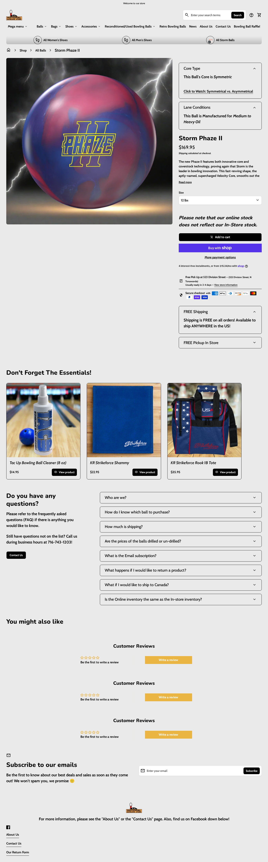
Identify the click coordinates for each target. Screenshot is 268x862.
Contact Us (223, 26)
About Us (206, 26)
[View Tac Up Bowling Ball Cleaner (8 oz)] (43, 420)
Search (238, 15)
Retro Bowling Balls (173, 26)
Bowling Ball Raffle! (247, 26)
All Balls (40, 50)
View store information (226, 284)
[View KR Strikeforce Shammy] (124, 420)
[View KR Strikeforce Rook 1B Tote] (204, 420)
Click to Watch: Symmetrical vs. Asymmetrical (218, 91)
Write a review (168, 660)
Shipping (183, 153)
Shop (23, 50)
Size (181, 192)
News (193, 26)
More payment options (220, 257)
